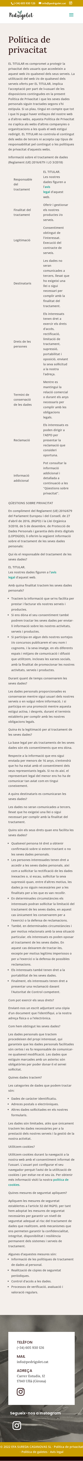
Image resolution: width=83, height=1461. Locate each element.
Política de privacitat (68, 1447)
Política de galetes (34, 1452)
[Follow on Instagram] (16, 1425)
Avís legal (56, 1452)
